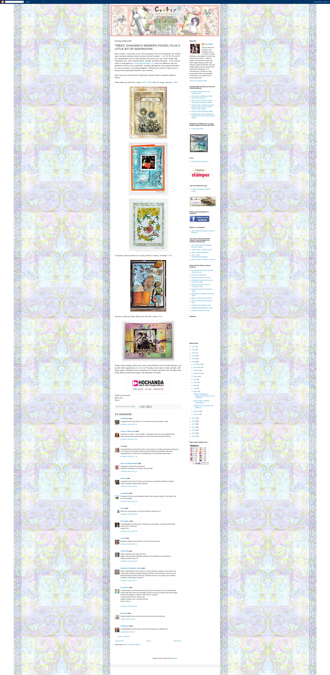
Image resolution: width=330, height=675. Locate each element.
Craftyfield (124, 493)
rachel (123, 538)
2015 (194, 424)
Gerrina (123, 478)
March (196, 391)
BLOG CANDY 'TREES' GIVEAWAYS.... (201, 402)
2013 (194, 430)
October (197, 370)
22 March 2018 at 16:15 (129, 424)
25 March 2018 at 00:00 (129, 606)
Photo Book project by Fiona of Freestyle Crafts (202, 281)
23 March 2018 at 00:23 (129, 514)
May (195, 385)
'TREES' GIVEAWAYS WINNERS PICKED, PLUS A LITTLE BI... (204, 396)
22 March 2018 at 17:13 (129, 456)
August (196, 376)
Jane (122, 508)
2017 (194, 418)
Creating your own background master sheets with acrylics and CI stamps (203, 116)
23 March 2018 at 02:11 (129, 544)
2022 (194, 350)
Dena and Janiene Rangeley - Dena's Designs (202, 246)
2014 (194, 427)
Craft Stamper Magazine (199, 161)
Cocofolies (124, 587)
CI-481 (149, 82)
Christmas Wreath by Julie (200, 310)
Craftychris (125, 626)
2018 (194, 362)
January (197, 414)
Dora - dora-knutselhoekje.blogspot (199, 256)
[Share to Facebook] (148, 406)
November (197, 367)
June (195, 382)
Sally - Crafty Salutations (200, 252)
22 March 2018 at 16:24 (129, 439)
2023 (194, 347)
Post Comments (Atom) (132, 644)
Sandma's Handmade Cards (131, 568)
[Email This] (140, 406)
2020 (194, 356)
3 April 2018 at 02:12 (128, 632)
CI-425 (143, 82)
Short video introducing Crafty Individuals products (201, 97)
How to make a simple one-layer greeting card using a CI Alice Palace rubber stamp (202, 107)
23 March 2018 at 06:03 (129, 561)
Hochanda (139, 368)
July (195, 379)
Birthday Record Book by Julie (202, 308)
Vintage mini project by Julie (201, 305)
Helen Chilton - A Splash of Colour (203, 259)
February (197, 411)
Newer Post (119, 641)
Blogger (174, 658)
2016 (194, 421)
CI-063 (159, 316)
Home (149, 641)
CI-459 (169, 256)
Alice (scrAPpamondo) (129, 463)
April (195, 388)
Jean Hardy (208, 44)
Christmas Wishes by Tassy (201, 277)
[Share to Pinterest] (150, 406)
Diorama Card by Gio (198, 275)
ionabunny (124, 418)
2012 (194, 433)
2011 (194, 436)
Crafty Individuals (197, 129)
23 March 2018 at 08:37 (129, 580)
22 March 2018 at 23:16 (129, 486)
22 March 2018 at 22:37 (129, 471)
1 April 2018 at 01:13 (128, 619)
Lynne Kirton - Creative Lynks (201, 250)
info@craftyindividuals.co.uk (144, 63)
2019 (194, 359)
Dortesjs (124, 613)
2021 (194, 353)
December (197, 364)
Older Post (177, 641)
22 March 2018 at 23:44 (129, 501)
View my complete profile (198, 81)
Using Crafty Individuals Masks (202, 111)
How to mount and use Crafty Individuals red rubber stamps (201, 101)
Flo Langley (125, 521)
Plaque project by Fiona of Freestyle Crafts (200, 285)
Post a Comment (124, 636)
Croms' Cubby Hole (128, 431)
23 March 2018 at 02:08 (129, 531)
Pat (122, 446)
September (198, 373)
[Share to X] (145, 406)
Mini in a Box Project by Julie (201, 298)
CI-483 (174, 82)
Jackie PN (124, 551)
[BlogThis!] (143, 406)
